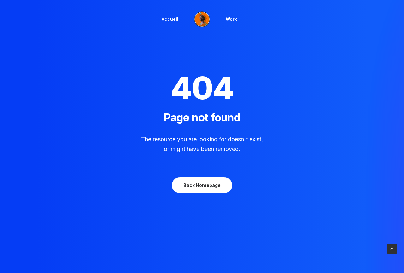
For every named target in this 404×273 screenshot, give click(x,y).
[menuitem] (170, 19)
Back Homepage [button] (202, 185)
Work (231, 19)
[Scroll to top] (392, 248)
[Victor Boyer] (202, 19)
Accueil (170, 19)
